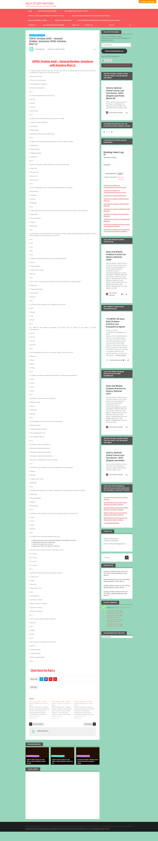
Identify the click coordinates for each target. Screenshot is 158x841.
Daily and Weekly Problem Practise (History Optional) (91, 16)
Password (107, 165)
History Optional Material (47, 11)
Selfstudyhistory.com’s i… (114, 617)
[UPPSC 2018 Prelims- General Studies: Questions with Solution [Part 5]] (85, 710)
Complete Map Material (111, 523)
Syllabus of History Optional (53, 25)
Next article (88, 724)
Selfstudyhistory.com (37, 35)
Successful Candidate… (113, 611)
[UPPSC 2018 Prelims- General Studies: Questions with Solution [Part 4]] (40, 710)
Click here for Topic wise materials (115, 195)
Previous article (38, 724)
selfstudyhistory (40, 49)
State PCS (31, 25)
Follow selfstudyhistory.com (114, 51)
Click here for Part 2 (42, 670)
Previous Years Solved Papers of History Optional (46, 16)
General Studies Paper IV (63, 20)
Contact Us (88, 25)
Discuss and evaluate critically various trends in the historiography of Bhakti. (87, 761)
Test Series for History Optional (76, 11)
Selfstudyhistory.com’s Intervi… (115, 613)
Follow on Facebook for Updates (117, 65)
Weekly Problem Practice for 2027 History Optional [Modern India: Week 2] (117, 586)
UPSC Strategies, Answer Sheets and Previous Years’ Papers (99, 20)
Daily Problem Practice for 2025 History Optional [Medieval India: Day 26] (36, 761)
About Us (75, 25)
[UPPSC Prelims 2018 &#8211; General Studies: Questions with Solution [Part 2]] (63, 710)
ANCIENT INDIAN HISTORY (122, 607)
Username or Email (110, 157)
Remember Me (111, 173)
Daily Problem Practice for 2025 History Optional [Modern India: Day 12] (62, 761)
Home (30, 11)
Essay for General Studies (37, 20)
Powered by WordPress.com (80, 829)
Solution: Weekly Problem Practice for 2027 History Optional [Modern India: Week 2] (116, 593)
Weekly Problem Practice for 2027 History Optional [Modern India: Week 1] (117, 580)
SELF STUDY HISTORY (40, 3)
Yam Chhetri (105, 829)
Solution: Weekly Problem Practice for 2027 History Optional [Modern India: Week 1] (116, 573)
